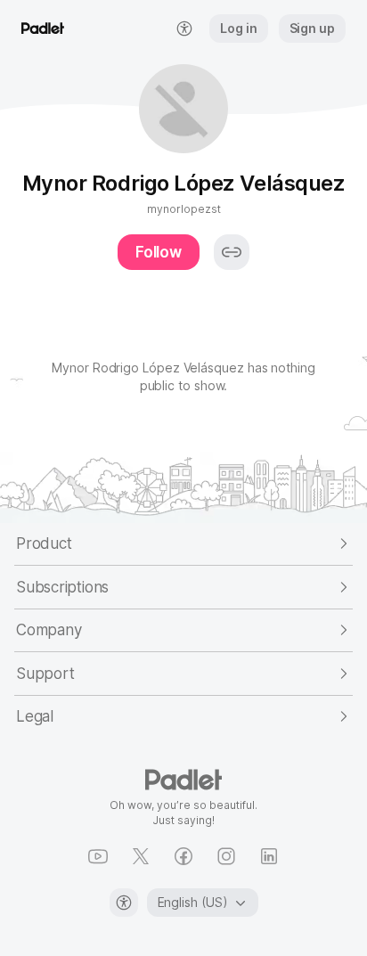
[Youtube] (98, 856)
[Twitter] (140, 856)
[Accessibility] (124, 902)
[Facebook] (183, 856)
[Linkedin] (269, 856)
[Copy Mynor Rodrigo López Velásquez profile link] (231, 252)
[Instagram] (226, 856)
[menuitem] (184, 28)
